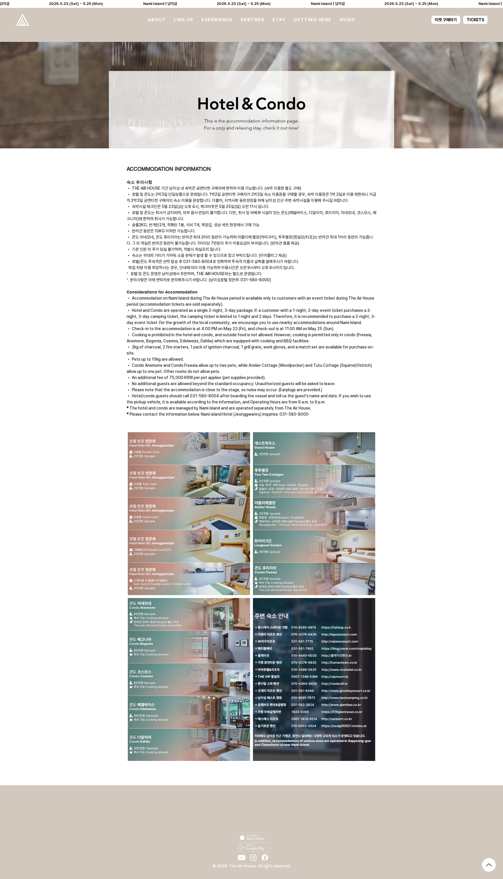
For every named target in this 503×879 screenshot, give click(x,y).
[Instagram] (253, 857)
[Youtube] (241, 857)
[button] (157, 19)
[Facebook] (265, 857)
